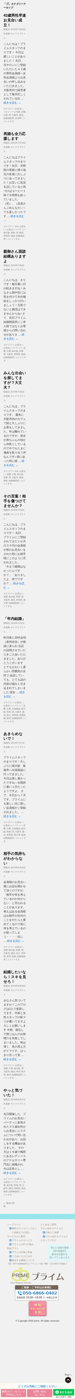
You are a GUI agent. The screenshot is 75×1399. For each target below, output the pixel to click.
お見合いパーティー (16, 229)
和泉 (13, 232)
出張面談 (16, 708)
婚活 (21, 114)
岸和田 (6, 235)
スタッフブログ (48, 1240)
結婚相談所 (8, 117)
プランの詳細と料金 (22, 1252)
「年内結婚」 (14, 618)
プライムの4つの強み (22, 1244)
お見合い (19, 108)
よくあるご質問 (48, 1224)
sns (16, 226)
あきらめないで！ (13, 736)
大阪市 (15, 114)
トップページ (14, 1224)
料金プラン (12, 1248)
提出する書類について (23, 1260)
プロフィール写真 (11, 111)
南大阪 (6, 232)
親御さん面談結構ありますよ (14, 255)
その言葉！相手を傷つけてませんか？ (14, 500)
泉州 (9, 717)
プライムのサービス (22, 1240)
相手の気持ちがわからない (14, 858)
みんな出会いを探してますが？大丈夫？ (14, 380)
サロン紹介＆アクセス (51, 1228)
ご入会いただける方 (22, 1256)
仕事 (5, 114)
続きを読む (12, 102)
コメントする (13, 238)
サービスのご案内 (16, 1236)
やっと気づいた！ (12, 1092)
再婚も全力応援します (14, 136)
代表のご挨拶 (52, 1232)
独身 (13, 235)
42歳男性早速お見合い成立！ (14, 19)
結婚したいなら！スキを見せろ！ (14, 976)
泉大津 (17, 834)
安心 (9, 714)
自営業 (18, 117)
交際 (23, 111)
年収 (18, 1071)
